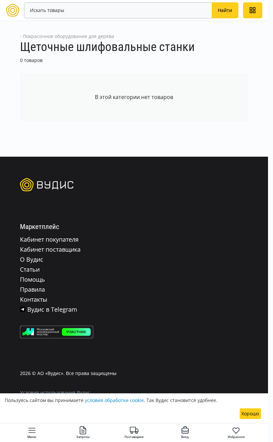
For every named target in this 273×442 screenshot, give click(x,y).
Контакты (33, 299)
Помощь (32, 279)
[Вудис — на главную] (12, 10)
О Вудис (31, 259)
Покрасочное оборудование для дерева (68, 36)
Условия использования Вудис (55, 392)
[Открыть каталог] (252, 10)
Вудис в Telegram (52, 309)
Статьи (30, 269)
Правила (32, 289)
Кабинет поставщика (50, 249)
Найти (225, 10)
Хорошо (250, 413)
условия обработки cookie (114, 400)
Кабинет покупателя (49, 239)
